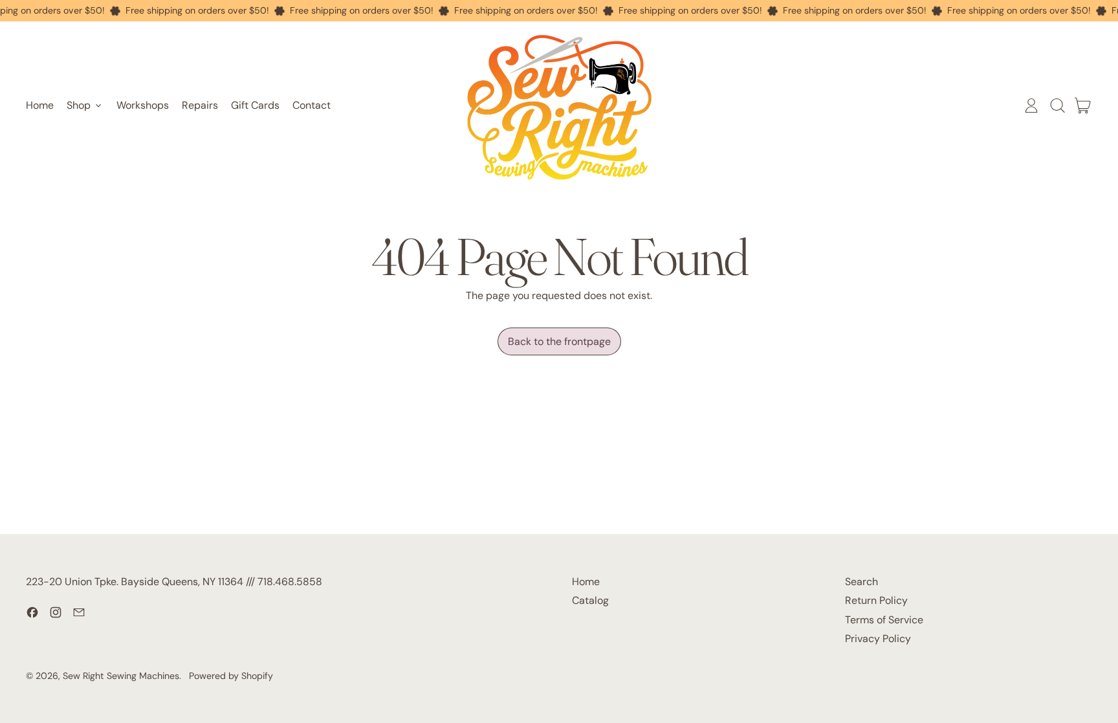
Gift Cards (255, 105)
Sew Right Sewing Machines (121, 676)
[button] (1057, 105)
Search (861, 581)
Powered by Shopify (231, 676)
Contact (311, 105)
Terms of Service (884, 620)
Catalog (590, 600)
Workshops (142, 105)
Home (40, 105)
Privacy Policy (878, 638)
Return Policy (876, 600)
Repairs (200, 105)
